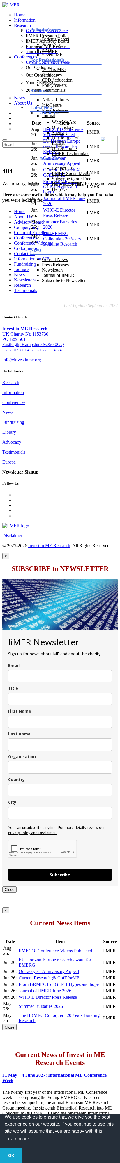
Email (14, 665)
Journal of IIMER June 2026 (45, 990)
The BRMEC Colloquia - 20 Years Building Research (62, 238)
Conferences (13, 402)
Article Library (55, 99)
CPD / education (57, 79)
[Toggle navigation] (4, 140)
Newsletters (52, 269)
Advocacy (51, 44)
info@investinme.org (21, 359)
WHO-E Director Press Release (59, 213)
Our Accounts (64, 148)
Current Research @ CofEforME (49, 977)
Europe (9, 461)
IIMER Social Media (71, 173)
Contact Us (62, 168)
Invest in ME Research (49, 545)
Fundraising (13, 422)
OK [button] (11, 1155)
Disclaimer (12, 535)
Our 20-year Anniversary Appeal (49, 971)
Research (10, 382)
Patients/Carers (55, 39)
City (12, 802)
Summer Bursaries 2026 (41, 1006)
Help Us (59, 189)
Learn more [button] (17, 1138)
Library (9, 432)
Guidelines (52, 74)
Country (16, 779)
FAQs (47, 49)
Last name (19, 734)
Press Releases (55, 264)
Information (25, 20)
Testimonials (25, 290)
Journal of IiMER (58, 275)
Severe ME (52, 54)
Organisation (22, 756)
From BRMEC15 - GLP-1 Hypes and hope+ (60, 984)
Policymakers (54, 85)
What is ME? (54, 69)
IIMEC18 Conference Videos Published (55, 950)
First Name (19, 711)
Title (13, 688)
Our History (63, 127)
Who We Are (64, 122)
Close (9, 889)
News (7, 412)
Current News (55, 259)
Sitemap (59, 132)
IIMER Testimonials (70, 153)
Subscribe (60, 874)
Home (19, 14)
